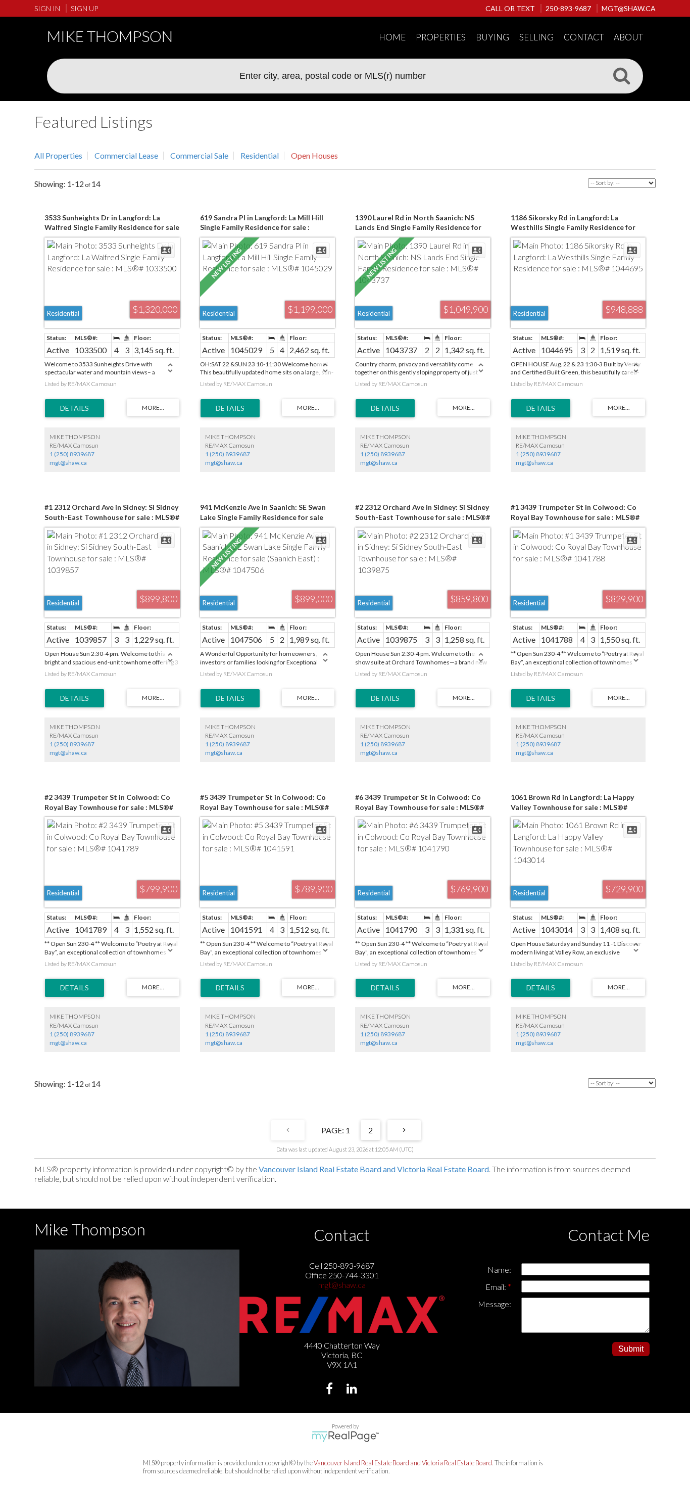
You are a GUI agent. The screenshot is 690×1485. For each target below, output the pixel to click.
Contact (584, 37)
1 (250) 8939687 (72, 454)
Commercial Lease (126, 155)
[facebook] (330, 1390)
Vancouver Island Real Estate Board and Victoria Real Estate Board (374, 1169)
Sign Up (84, 8)
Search (621, 75)
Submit (631, 1349)
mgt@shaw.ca (68, 462)
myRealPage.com (345, 1436)
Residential (259, 155)
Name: (499, 1269)
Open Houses (314, 155)
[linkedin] (353, 1390)
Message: (494, 1304)
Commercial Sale (199, 155)
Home (392, 37)
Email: (496, 1286)
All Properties (58, 155)
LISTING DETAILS (74, 408)
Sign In (47, 8)
